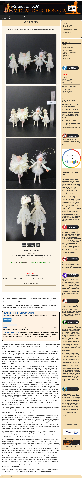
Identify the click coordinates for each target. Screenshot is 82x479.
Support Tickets (67, 58)
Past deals (65, 53)
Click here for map (71, 120)
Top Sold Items (67, 32)
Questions (39, 16)
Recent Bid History (68, 47)
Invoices (65, 49)
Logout (64, 59)
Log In (20, 16)
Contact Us (58, 16)
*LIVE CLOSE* (6, 18)
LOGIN (65, 23)
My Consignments (67, 50)
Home (4, 16)
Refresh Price (31, 253)
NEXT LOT (36, 283)
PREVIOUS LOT (27, 283)
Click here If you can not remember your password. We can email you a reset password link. (71, 142)
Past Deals (66, 31)
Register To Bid (12, 16)
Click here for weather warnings (71, 127)
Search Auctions (48, 16)
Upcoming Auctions (28, 16)
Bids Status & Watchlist (69, 46)
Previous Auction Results (70, 29)
